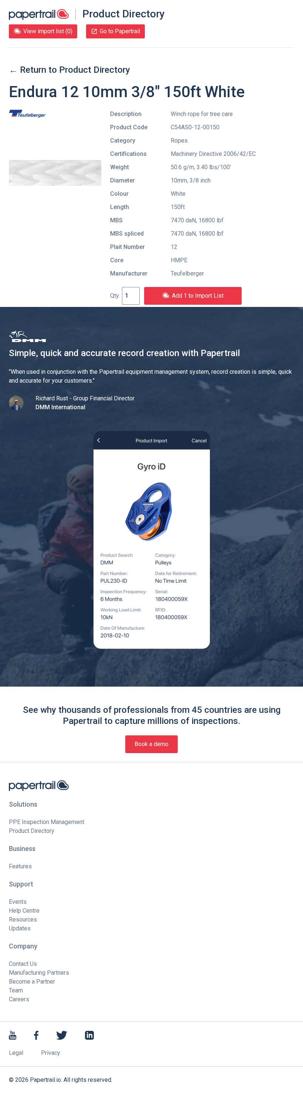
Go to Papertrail (120, 31)
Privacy (50, 1052)
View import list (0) (47, 31)
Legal (16, 1052)
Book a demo (151, 744)
